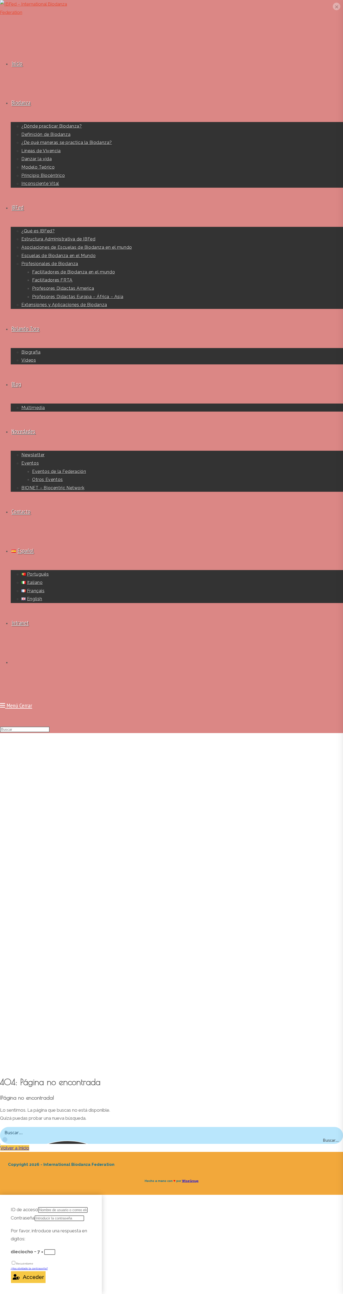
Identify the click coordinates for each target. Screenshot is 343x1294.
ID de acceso (24, 1209)
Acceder (32, 1277)
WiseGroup (190, 1180)
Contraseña (23, 1218)
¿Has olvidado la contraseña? (29, 1268)
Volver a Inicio (14, 1148)
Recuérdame (24, 1263)
